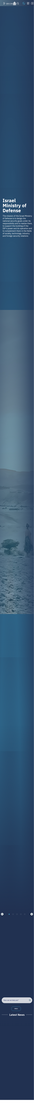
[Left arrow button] (31, 914)
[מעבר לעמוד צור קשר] (23, 3)
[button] (11, 3)
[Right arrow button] (2, 914)
